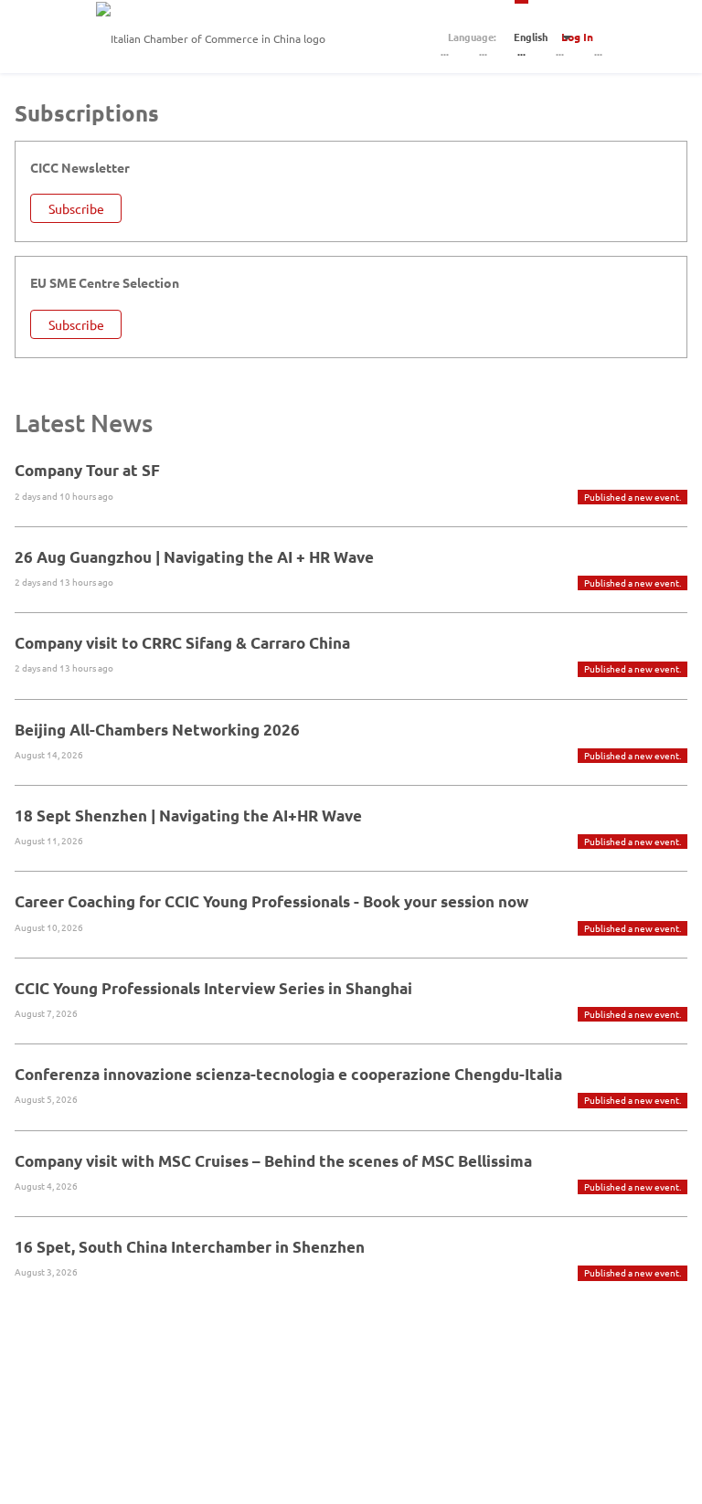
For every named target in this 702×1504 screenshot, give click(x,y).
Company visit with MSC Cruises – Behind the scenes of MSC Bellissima (273, 1161)
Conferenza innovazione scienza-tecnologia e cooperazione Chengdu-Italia (288, 1074)
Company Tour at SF (87, 470)
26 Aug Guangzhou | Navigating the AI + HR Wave (194, 557)
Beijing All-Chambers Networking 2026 (157, 729)
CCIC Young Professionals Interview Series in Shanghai (213, 988)
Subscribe (76, 208)
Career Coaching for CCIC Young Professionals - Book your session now (271, 901)
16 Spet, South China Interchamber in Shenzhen (190, 1247)
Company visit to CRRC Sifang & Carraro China (182, 643)
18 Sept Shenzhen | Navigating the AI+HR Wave (188, 815)
